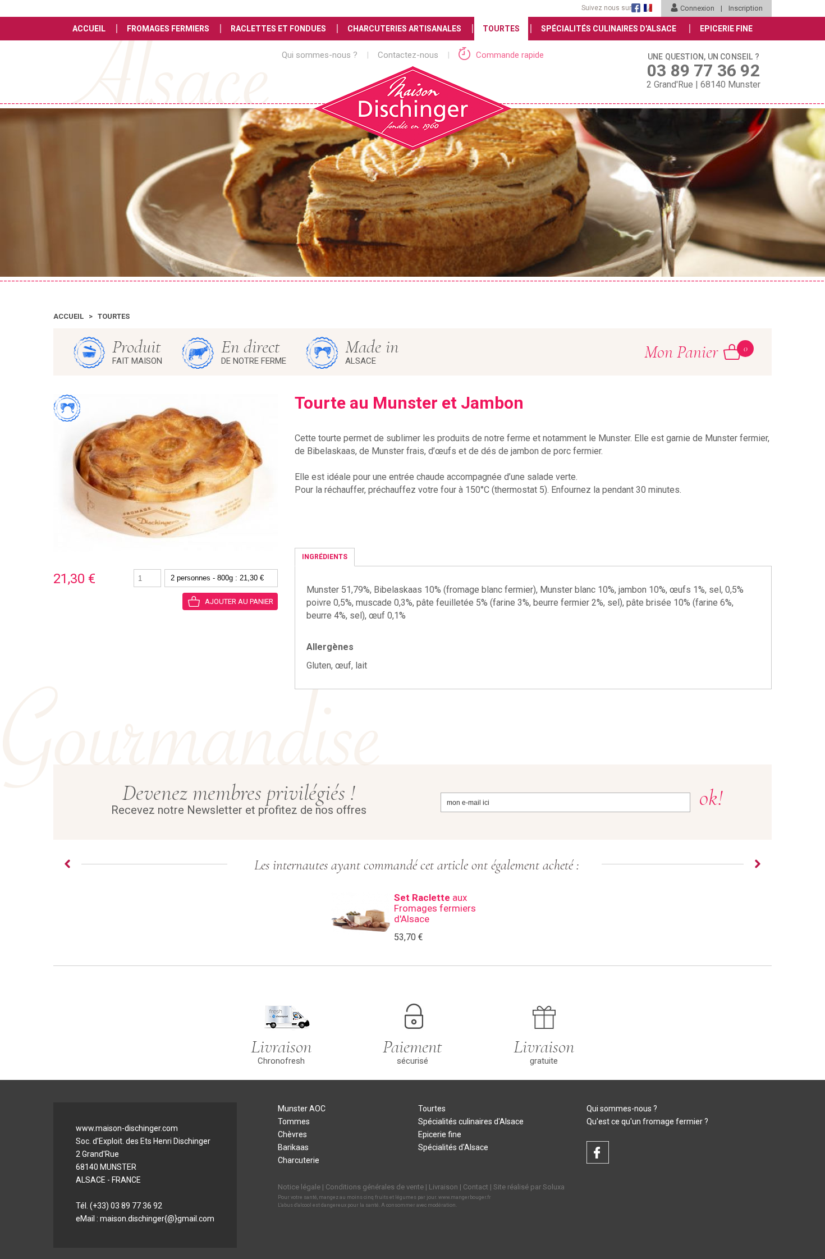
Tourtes (501, 28)
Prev (67, 863)
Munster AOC (302, 1108)
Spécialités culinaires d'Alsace (471, 1121)
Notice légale (299, 1187)
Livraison (443, 1187)
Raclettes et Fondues (278, 28)
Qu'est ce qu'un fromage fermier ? (647, 1121)
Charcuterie (298, 1160)
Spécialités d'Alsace (453, 1147)
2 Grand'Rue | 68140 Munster (703, 71)
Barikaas (293, 1147)
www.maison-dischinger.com (127, 1128)
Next (758, 863)
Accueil (89, 28)
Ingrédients (324, 557)
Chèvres (292, 1134)
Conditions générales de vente (375, 1187)
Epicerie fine (439, 1134)
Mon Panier (692, 352)
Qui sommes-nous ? (320, 55)
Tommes (294, 1121)
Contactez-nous (408, 55)
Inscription (745, 8)
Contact (475, 1187)
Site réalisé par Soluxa (529, 1187)
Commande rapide (509, 55)
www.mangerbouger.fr (464, 1197)
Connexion (697, 8)
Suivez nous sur (606, 8)
